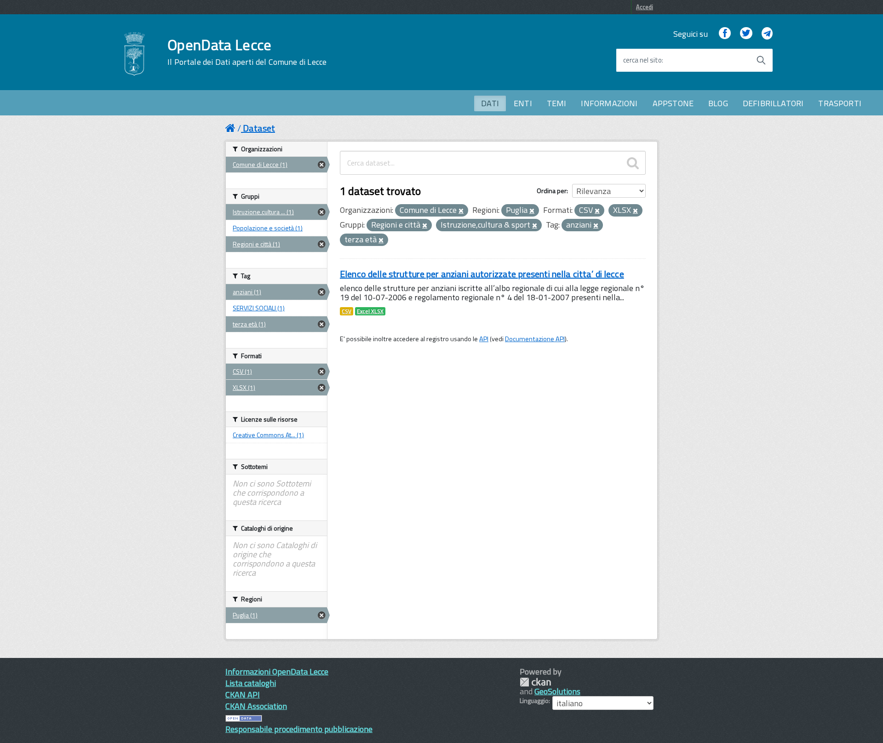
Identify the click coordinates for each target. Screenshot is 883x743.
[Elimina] (461, 211)
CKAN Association (256, 706)
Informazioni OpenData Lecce (276, 671)
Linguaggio (534, 700)
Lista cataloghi (250, 683)
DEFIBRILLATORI (773, 103)
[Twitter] (746, 34)
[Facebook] (725, 34)
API (483, 339)
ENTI (523, 103)
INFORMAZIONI (609, 103)
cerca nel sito (642, 60)
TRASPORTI (839, 103)
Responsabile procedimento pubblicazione (299, 729)
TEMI (557, 103)
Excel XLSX (370, 311)
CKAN (535, 682)
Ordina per (552, 190)
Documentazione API (535, 339)
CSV (346, 311)
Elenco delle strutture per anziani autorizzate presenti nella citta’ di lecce (482, 274)
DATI (490, 103)
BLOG (718, 103)
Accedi (644, 6)
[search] (633, 163)
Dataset (259, 128)
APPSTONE (673, 103)
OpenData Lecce (247, 52)
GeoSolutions (557, 691)
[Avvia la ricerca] (761, 60)
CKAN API (242, 694)
